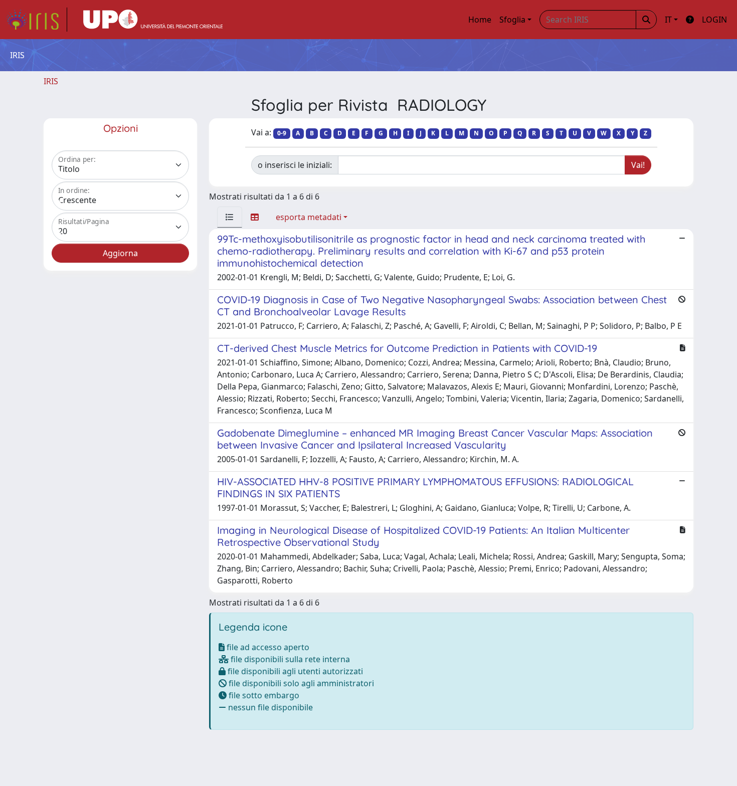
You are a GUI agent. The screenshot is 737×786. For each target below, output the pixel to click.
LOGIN (714, 19)
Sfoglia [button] (512, 19)
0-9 (281, 133)
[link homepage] (36, 20)
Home (479, 19)
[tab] (229, 217)
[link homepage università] (153, 20)
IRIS (51, 81)
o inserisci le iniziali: (295, 164)
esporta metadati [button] (308, 217)
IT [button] (668, 19)
